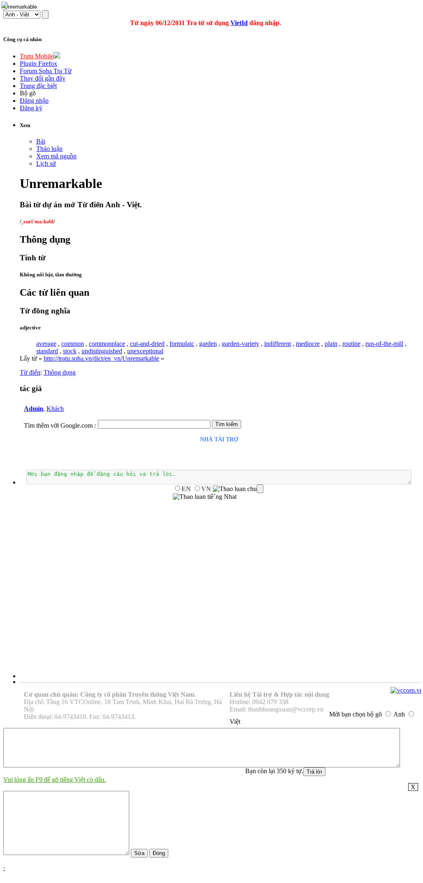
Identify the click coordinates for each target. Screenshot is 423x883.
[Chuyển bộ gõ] (5, 6)
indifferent (277, 343)
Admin (33, 408)
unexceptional (145, 351)
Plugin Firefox (38, 63)
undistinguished (101, 351)
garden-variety (240, 343)
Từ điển (30, 372)
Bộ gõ (28, 93)
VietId (239, 22)
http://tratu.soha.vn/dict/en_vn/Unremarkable (101, 358)
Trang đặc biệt (38, 85)
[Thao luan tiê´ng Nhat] (205, 497)
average (46, 343)
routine (351, 343)
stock (70, 351)
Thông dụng (60, 372)
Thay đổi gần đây (42, 78)
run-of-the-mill (384, 343)
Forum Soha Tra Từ (46, 70)
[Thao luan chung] (238, 489)
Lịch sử (46, 163)
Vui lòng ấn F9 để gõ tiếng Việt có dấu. (54, 779)
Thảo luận (49, 148)
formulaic (182, 343)
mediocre (308, 343)
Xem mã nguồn (56, 156)
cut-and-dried (147, 343)
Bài (40, 141)
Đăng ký (31, 107)
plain (331, 343)
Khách (55, 408)
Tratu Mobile (36, 56)
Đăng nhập (34, 100)
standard (47, 351)
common (72, 343)
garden (208, 343)
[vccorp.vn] (406, 690)
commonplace (107, 343)
